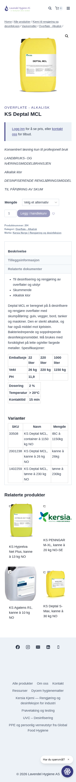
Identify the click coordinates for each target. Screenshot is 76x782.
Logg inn (18, 129)
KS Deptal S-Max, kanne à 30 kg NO (53, 611)
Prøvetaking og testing (38, 710)
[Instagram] (28, 647)
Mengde (11, 202)
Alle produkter (22, 683)
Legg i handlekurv (33, 213)
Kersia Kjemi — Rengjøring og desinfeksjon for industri (38, 700)
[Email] (38, 647)
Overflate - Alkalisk (27, 107)
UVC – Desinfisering (38, 718)
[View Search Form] (50, 8)
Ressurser (19, 691)
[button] (66, 36)
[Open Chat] (67, 771)
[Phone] (58, 647)
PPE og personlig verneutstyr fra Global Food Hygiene (38, 727)
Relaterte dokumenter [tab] (25, 269)
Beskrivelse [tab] (17, 251)
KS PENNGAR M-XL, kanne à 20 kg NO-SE (54, 545)
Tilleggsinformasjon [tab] (23, 260)
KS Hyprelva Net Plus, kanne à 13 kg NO (20, 551)
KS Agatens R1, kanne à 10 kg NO (20, 612)
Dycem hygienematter (47, 691)
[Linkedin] (48, 647)
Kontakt (58, 683)
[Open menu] (68, 8)
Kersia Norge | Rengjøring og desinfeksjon (37, 233)
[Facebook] (17, 647)
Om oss (42, 683)
